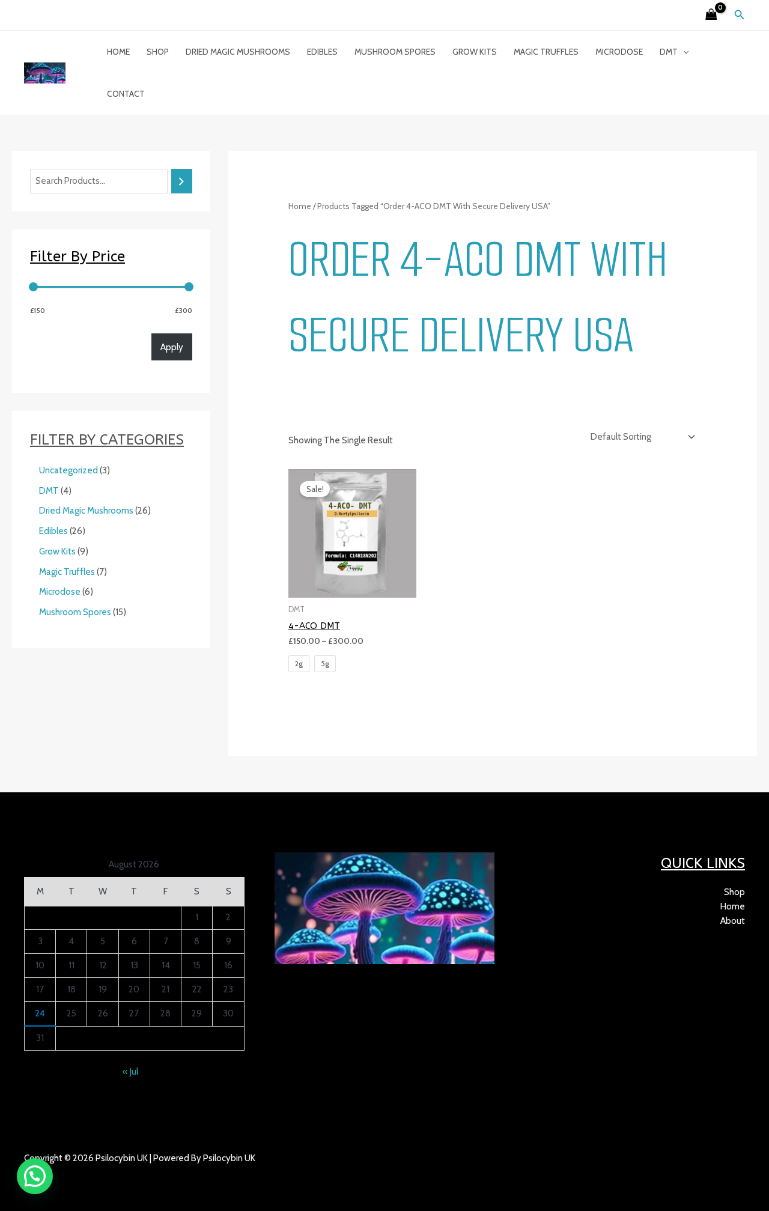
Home (118, 51)
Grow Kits (474, 51)
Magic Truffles (546, 51)
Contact (126, 93)
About (732, 920)
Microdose (619, 51)
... (79, 1172)
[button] (739, 15)
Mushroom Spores (395, 51)
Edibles (322, 51)
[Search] (181, 181)
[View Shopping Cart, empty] (711, 15)
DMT (669, 51)
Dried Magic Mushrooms (238, 51)
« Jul (130, 1071)
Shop (158, 51)
